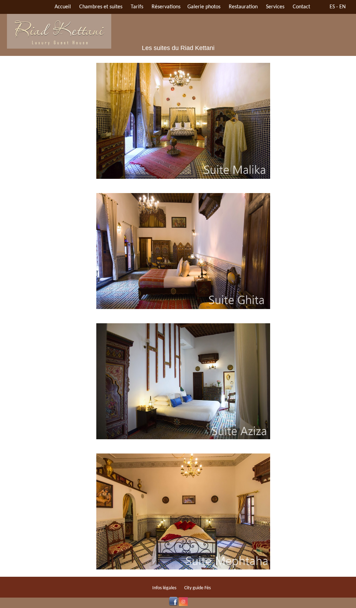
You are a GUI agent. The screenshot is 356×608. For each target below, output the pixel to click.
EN (342, 7)
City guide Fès (197, 588)
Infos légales (164, 588)
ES (332, 7)
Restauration (243, 7)
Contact (301, 7)
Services (275, 7)
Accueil (63, 7)
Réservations (166, 7)
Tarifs (137, 7)
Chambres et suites (100, 7)
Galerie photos (203, 7)
